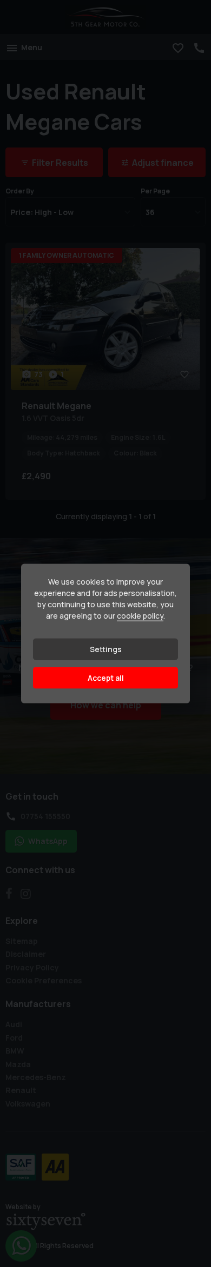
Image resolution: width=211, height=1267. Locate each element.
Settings (106, 649)
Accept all (106, 678)
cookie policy (140, 616)
